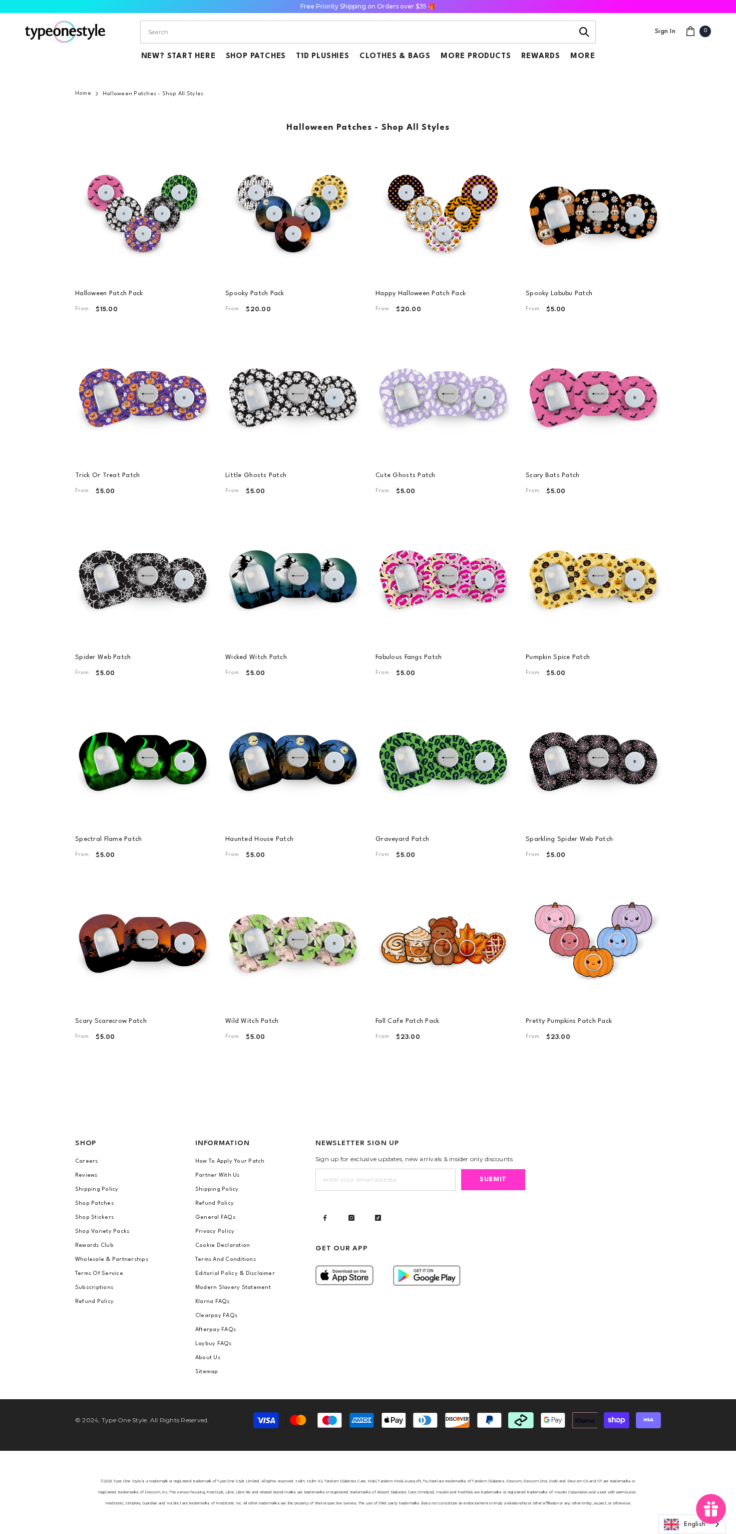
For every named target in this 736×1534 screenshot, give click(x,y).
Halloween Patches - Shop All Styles (153, 94)
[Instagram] (351, 1217)
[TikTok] (378, 1217)
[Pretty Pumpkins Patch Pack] (593, 940)
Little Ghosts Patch (255, 475)
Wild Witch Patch (251, 1021)
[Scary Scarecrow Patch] (142, 940)
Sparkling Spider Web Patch (569, 839)
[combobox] (356, 32)
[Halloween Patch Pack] (142, 213)
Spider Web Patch (103, 657)
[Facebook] (324, 1217)
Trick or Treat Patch (107, 475)
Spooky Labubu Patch (559, 293)
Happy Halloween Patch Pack (421, 293)
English (694, 1524)
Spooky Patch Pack (254, 293)
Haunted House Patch (259, 839)
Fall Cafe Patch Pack (408, 1021)
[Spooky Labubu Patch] (593, 213)
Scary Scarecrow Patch (111, 1021)
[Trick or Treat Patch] (142, 395)
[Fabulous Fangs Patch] (443, 576)
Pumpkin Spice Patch (558, 657)
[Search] (584, 32)
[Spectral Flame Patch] (142, 758)
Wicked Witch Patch (256, 657)
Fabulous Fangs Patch (409, 657)
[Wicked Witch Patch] (292, 576)
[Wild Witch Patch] (292, 940)
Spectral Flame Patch (108, 839)
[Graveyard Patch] (443, 758)
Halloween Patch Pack (109, 293)
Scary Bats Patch (552, 475)
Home (83, 93)
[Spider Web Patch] (142, 576)
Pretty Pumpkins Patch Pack (569, 1021)
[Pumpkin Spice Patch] (593, 576)
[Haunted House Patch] (292, 758)
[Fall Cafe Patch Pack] (443, 940)
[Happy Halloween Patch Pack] (443, 213)
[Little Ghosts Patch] (292, 395)
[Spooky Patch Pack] (292, 213)
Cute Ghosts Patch (406, 475)
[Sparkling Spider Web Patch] (593, 758)
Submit (493, 1179)
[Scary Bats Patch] (593, 395)
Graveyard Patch (402, 839)
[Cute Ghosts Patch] (443, 395)
